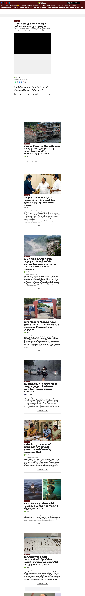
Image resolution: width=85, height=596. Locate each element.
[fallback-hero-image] (42, 132)
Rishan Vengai (29, 394)
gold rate (22, 94)
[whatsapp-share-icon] (15, 82)
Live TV (55, 3)
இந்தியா (29, 5)
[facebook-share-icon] (19, 82)
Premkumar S (27, 207)
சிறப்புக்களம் (13, 5)
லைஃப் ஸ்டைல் (51, 5)
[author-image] (15, 77)
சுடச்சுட (6, 5)
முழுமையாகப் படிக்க (42, 163)
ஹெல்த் (74, 5)
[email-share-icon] (23, 82)
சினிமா (43, 5)
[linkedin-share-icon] (21, 82)
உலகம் (58, 5)
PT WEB (18, 77)
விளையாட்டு (36, 5)
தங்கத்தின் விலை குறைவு (31, 94)
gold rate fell (41, 94)
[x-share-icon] (17, 82)
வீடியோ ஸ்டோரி (66, 5)
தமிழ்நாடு (23, 5)
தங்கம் (16, 94)
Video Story (48, 94)
